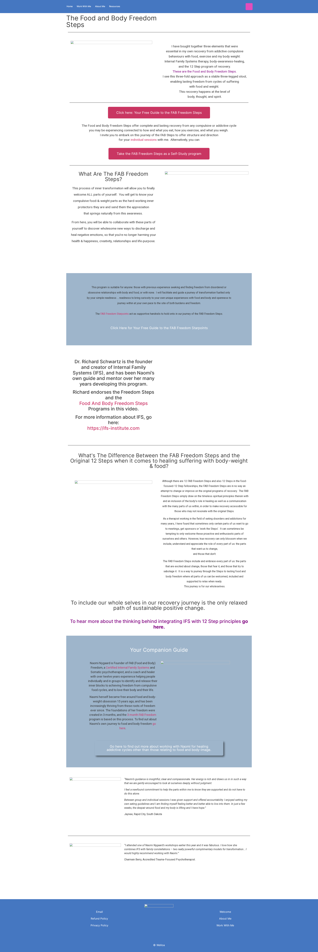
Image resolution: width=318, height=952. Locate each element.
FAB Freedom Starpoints (114, 313)
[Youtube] (249, 6)
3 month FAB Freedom (141, 714)
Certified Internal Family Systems (127, 667)
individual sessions (144, 140)
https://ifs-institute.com (113, 428)
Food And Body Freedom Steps (113, 403)
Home (70, 6)
